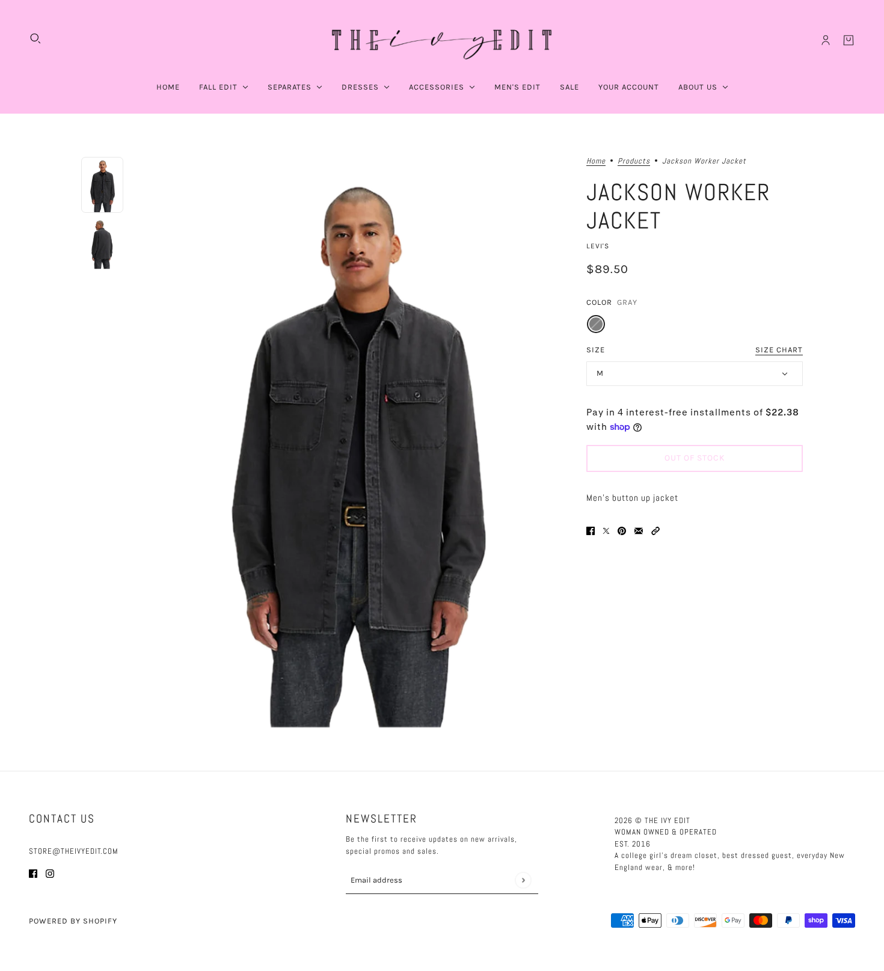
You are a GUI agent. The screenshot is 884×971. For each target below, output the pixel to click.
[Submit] (523, 880)
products (634, 161)
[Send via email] (639, 530)
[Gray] (596, 324)
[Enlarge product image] (355, 442)
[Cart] (848, 40)
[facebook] (33, 873)
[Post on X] (606, 530)
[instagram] (50, 873)
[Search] (35, 38)
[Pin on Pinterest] (622, 530)
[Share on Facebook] (591, 530)
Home (596, 161)
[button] (655, 530)
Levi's (597, 246)
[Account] (825, 40)
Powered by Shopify (73, 920)
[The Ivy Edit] (442, 40)
